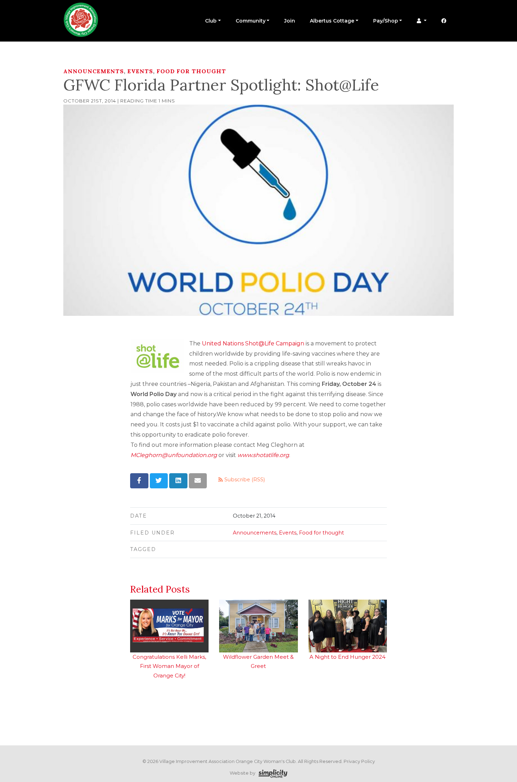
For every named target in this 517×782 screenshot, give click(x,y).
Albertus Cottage (332, 21)
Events (140, 71)
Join (289, 21)
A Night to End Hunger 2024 (347, 656)
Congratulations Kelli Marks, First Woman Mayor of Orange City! (169, 666)
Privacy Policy (359, 761)
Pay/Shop (385, 21)
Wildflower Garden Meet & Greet (258, 661)
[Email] (198, 480)
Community (251, 21)
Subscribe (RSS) (244, 479)
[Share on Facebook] (139, 480)
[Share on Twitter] (159, 480)
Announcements (93, 71)
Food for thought (191, 71)
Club (211, 21)
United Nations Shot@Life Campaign (253, 343)
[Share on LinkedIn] (178, 480)
